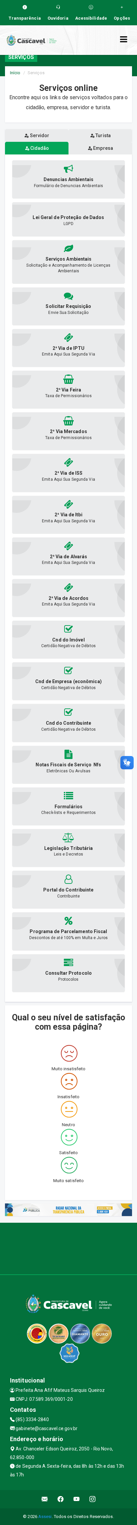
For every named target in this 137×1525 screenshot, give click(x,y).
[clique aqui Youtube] (76, 1499)
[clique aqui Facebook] (61, 1499)
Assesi (45, 1516)
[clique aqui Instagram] (92, 1499)
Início (15, 72)
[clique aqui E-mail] (45, 1499)
